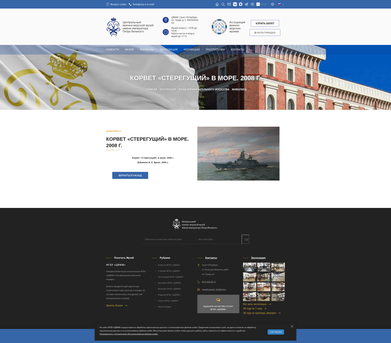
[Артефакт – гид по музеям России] (262, 4)
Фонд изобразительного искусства (204, 89)
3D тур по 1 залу (253, 308)
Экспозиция (169, 49)
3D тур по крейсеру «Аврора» (260, 313)
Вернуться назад (130, 175)
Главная (151, 89)
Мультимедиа (266, 32)
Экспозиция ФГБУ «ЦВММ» (170, 276)
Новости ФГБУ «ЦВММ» (169, 265)
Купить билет (115, 305)
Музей (129, 49)
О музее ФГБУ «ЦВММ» (169, 271)
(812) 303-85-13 (209, 281)
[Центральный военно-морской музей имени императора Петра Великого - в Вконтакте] (235, 4)
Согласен (276, 332)
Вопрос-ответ (118, 4)
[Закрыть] (292, 326)
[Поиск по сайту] (223, 4)
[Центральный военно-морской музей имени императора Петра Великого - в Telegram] (246, 4)
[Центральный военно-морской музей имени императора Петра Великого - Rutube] (252, 4)
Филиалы (147, 49)
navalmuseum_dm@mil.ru (214, 289)
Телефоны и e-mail (143, 4)
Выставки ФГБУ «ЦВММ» (169, 282)
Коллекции (192, 49)
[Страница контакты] (229, 4)
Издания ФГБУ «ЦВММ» (169, 294)
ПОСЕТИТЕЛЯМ (215, 49)
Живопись (239, 89)
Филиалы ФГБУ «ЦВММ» (169, 288)
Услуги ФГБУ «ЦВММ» (168, 300)
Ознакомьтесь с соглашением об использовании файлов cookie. (129, 334)
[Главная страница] (217, 4)
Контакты (237, 49)
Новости (112, 49)
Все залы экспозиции (255, 304)
